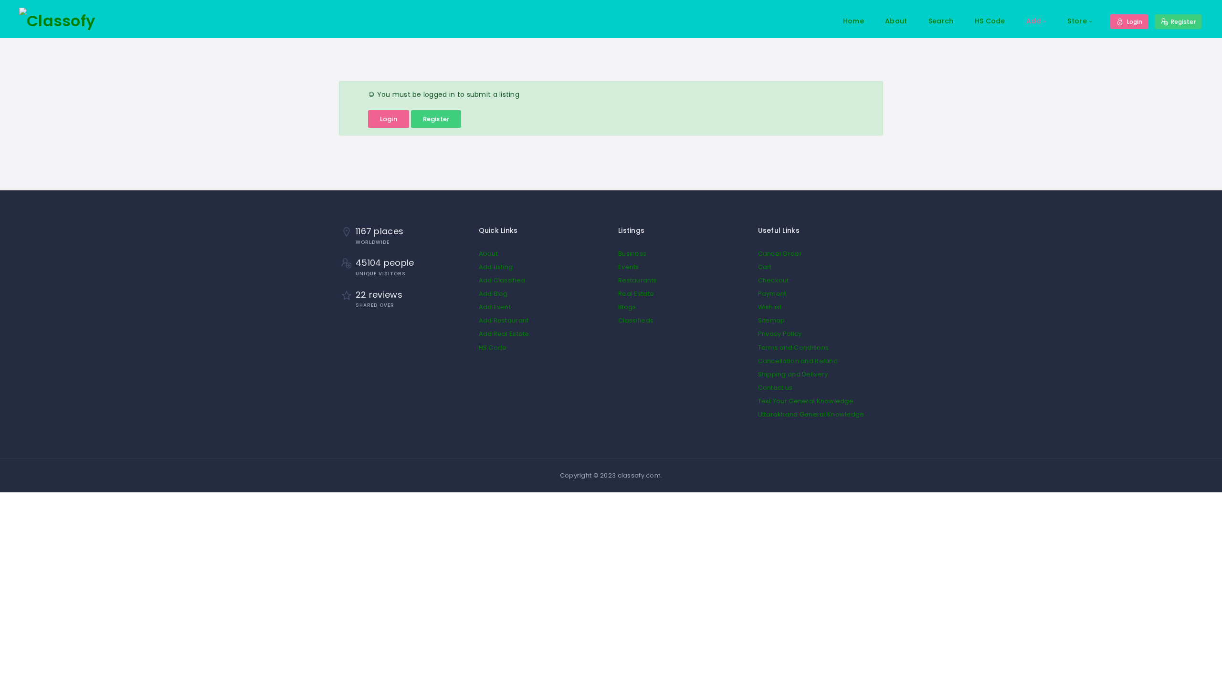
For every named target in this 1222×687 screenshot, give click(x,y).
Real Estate (636, 293)
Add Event (495, 307)
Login (388, 119)
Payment (772, 293)
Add (1033, 21)
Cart (765, 266)
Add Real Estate (504, 333)
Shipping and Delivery (793, 374)
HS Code (990, 21)
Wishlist (770, 307)
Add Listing (496, 266)
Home (853, 21)
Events (628, 266)
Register (436, 119)
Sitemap (771, 320)
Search (941, 21)
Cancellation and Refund (798, 360)
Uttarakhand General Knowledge (811, 414)
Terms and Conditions (793, 347)
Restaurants (637, 280)
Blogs (627, 307)
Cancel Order (780, 253)
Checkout (773, 280)
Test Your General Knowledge (806, 401)
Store (1076, 21)
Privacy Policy (780, 333)
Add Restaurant (504, 320)
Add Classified (502, 280)
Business (632, 253)
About (896, 21)
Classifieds (635, 320)
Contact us (775, 387)
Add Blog (493, 293)
